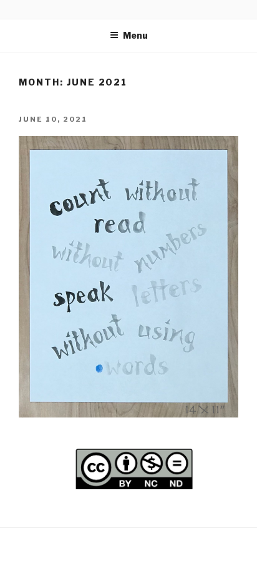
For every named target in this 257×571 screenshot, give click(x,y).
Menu (135, 35)
